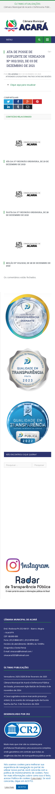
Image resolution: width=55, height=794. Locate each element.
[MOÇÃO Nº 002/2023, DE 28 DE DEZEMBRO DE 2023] (27, 245)
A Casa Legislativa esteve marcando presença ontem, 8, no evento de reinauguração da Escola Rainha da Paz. (26, 700)
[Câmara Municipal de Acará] (27, 25)
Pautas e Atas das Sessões (39, 76)
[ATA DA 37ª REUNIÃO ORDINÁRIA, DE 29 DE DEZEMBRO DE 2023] (27, 143)
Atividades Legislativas (16, 76)
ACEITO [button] (22, 786)
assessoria (36, 748)
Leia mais (36, 778)
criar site (22, 744)
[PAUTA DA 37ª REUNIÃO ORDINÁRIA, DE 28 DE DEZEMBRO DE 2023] (27, 194)
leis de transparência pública (31, 755)
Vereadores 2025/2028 (14, 676)
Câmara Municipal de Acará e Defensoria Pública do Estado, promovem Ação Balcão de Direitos (28, 7)
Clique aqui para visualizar (23, 84)
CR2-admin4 (13, 74)
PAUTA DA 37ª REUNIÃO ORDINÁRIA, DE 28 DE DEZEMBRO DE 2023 (27, 213)
